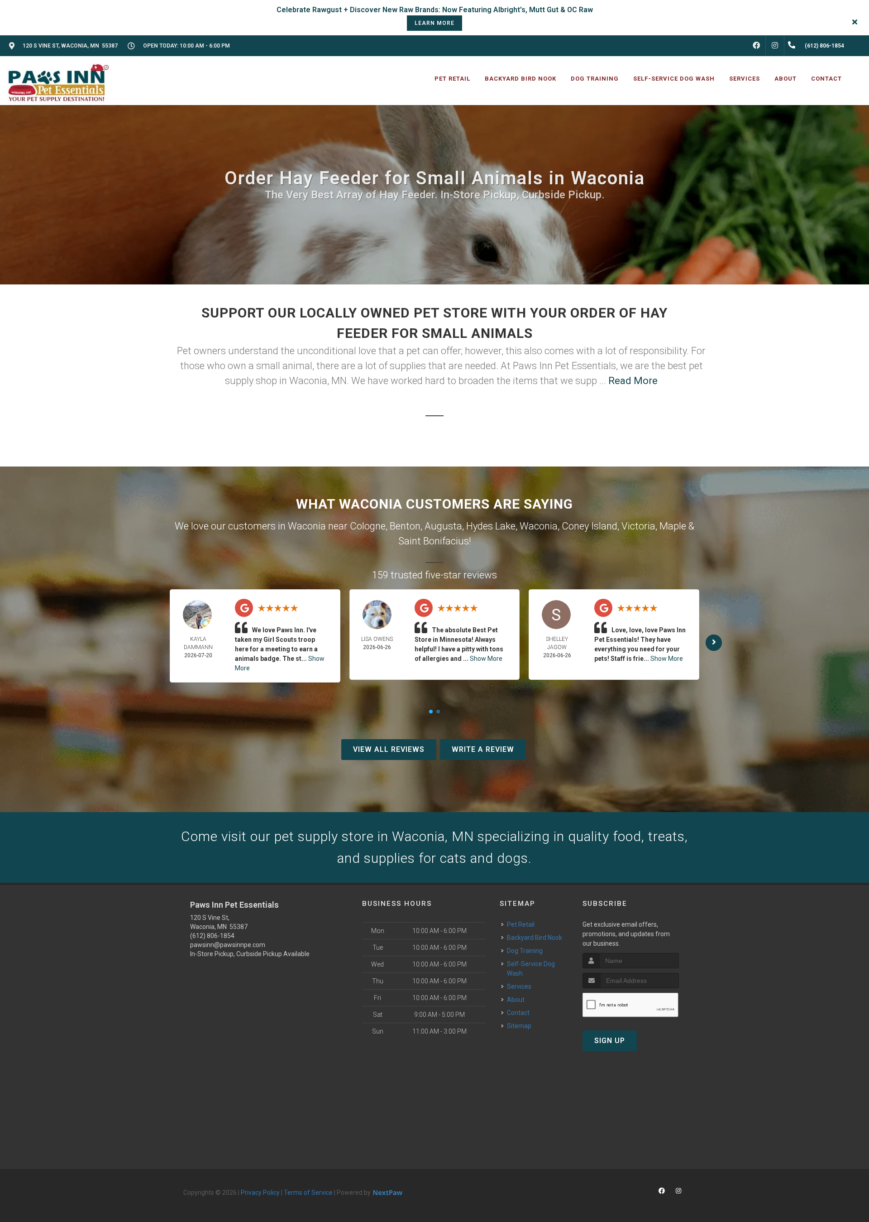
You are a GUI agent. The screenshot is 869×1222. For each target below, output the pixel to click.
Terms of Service (308, 1192)
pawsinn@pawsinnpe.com (227, 944)
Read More (633, 380)
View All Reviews (389, 749)
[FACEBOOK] (756, 45)
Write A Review (483, 749)
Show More (486, 658)
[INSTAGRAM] (775, 45)
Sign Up (609, 1040)
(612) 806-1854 (212, 935)
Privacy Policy (260, 1192)
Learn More (434, 23)
